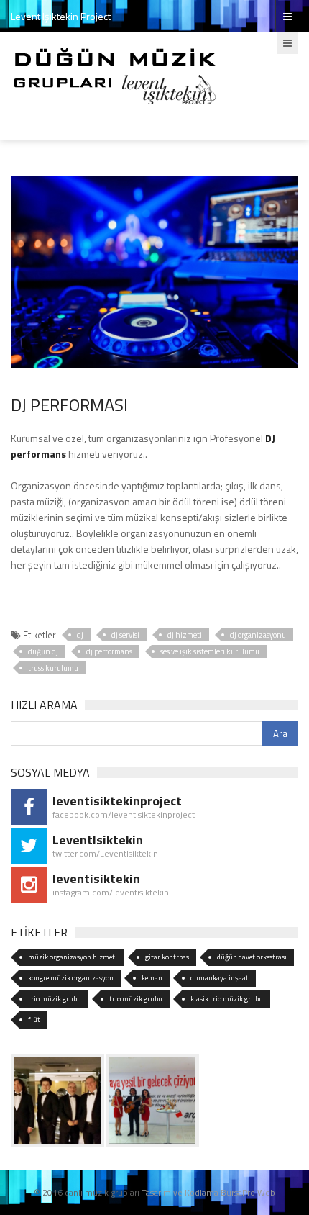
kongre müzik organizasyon (71, 977)
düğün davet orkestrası (252, 957)
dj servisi (125, 635)
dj (80, 635)
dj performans (109, 651)
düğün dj (43, 651)
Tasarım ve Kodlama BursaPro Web (208, 1192)
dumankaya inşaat (219, 977)
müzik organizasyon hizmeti (72, 957)
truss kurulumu (53, 668)
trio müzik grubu (54, 998)
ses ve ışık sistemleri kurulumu (209, 651)
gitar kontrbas (167, 957)
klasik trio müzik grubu (226, 998)
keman (152, 977)
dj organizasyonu (258, 635)
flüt (34, 1019)
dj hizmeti (184, 635)
